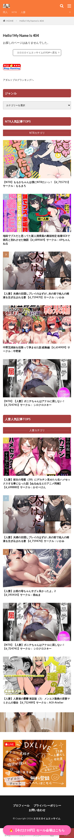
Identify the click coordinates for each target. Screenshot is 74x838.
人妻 (23, 12)
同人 (5, 12)
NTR (14, 12)
